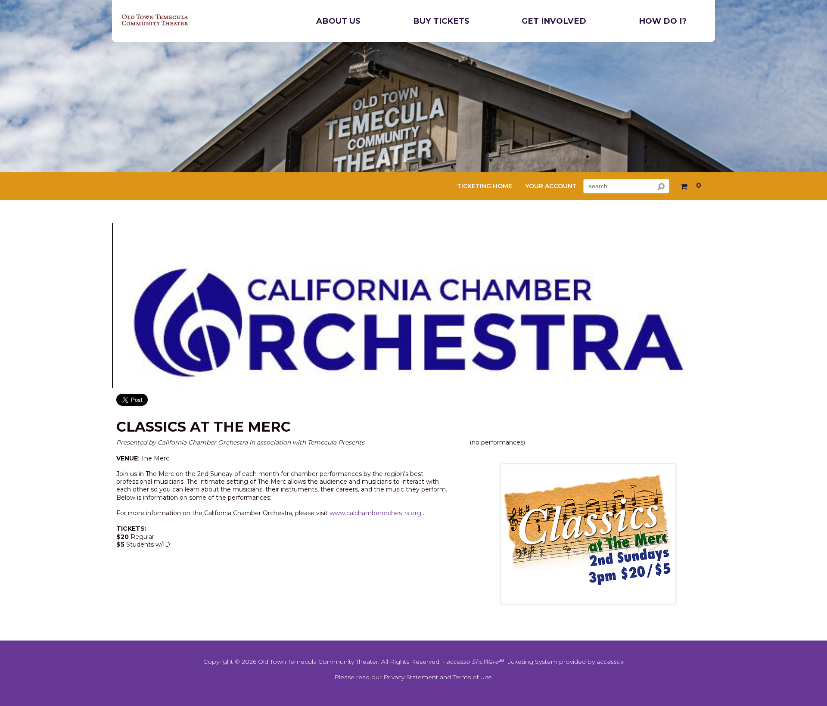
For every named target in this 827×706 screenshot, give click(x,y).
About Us (338, 21)
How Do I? (663, 21)
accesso (610, 662)
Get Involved (554, 21)
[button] (690, 184)
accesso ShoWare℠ (474, 662)
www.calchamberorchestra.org (375, 513)
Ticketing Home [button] (484, 186)
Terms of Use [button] (472, 677)
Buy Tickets (441, 21)
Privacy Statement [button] (410, 677)
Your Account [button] (551, 186)
